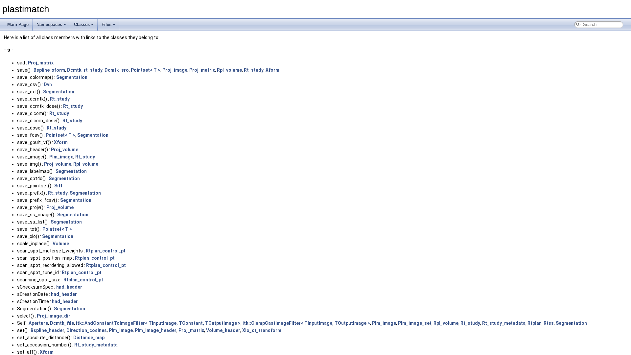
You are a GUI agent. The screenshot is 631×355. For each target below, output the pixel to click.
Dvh (48, 84)
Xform (272, 70)
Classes (82, 24)
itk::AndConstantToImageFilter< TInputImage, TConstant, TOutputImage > (158, 323)
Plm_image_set (415, 323)
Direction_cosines (86, 330)
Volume (61, 243)
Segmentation (71, 77)
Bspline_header (47, 330)
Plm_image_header (155, 330)
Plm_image (61, 156)
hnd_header (69, 287)
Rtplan (534, 323)
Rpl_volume (229, 70)
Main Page (18, 24)
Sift (58, 185)
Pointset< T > (145, 70)
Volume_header (223, 330)
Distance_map (89, 337)
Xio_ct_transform (261, 330)
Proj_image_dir (53, 316)
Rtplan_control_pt (106, 250)
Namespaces (49, 24)
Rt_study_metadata (504, 323)
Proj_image (174, 70)
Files (106, 24)
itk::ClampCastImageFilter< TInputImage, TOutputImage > (306, 323)
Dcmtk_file (62, 323)
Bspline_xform (49, 70)
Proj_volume (64, 149)
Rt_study (254, 70)
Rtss (549, 323)
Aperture (38, 323)
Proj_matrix (41, 62)
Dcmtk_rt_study (85, 70)
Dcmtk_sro (117, 70)
